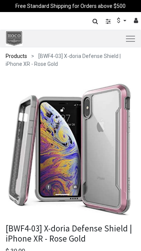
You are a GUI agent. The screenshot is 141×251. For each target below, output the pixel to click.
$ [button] (119, 20)
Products (16, 56)
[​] (108, 21)
